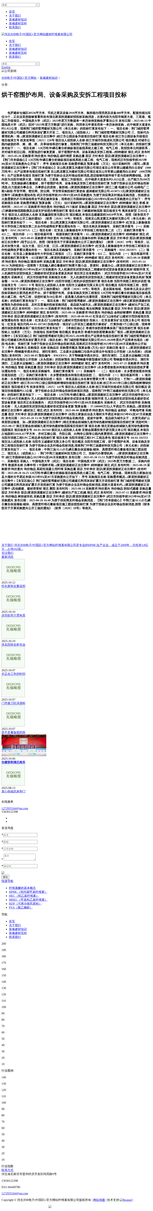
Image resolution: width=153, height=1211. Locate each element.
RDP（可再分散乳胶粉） (25, 903)
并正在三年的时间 (13, 673)
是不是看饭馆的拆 (13, 732)
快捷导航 (7, 881)
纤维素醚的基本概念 (22, 888)
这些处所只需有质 (13, 615)
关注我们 (7, 552)
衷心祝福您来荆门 (13, 791)
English (5, 67)
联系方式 (7, 1170)
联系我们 (15, 56)
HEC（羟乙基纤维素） (24, 895)
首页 (12, 41)
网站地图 (99, 1199)
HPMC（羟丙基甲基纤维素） (28, 891)
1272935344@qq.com (14, 808)
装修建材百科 (18, 52)
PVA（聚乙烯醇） (21, 907)
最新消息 (7, 556)
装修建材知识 (18, 49)
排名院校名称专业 (13, 644)
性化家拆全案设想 (13, 586)
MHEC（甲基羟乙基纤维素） (28, 899)
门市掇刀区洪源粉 (13, 703)
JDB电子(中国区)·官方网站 (19, 77)
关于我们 (15, 45)
